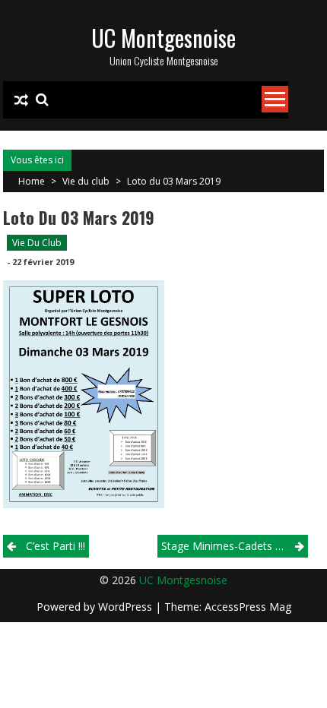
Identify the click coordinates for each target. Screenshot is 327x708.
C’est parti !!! (55, 546)
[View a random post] (21, 100)
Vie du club (86, 181)
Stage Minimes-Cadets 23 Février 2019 (234, 546)
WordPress (126, 606)
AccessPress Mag (248, 606)
